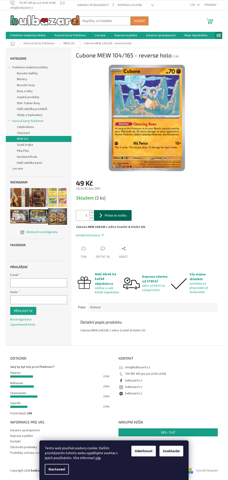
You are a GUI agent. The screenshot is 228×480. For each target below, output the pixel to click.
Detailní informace (88, 235)
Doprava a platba (130, 5)
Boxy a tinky (25, 91)
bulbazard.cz (133, 380)
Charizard (23, 133)
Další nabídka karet (29, 163)
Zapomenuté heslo (22, 325)
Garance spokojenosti (93, 5)
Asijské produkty (28, 97)
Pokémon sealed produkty (30, 67)
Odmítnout (144, 451)
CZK (193, 5)
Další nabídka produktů (32, 109)
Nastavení (57, 469)
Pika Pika (23, 151)
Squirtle (15, 403)
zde (98, 458)
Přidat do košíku (116, 215)
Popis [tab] (82, 307)
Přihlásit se (23, 311)
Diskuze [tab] (95, 307)
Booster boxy (26, 85)
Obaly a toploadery (30, 115)
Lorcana (17, 168)
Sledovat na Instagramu (42, 232)
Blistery (22, 79)
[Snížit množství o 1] (92, 218)
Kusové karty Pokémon (27, 121)
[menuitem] (28, 35)
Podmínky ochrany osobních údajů (32, 453)
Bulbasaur (16, 383)
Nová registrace (21, 320)
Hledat (139, 21)
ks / (168, 432)
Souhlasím (171, 451)
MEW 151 (22, 139)
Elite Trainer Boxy (28, 103)
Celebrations (25, 127)
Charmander (18, 393)
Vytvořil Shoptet (207, 470)
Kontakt (15, 441)
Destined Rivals (27, 157)
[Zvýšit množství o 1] (92, 212)
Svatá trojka (25, 145)
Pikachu (15, 373)
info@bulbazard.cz (137, 367)
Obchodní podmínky (23, 447)
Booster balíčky (27, 73)
